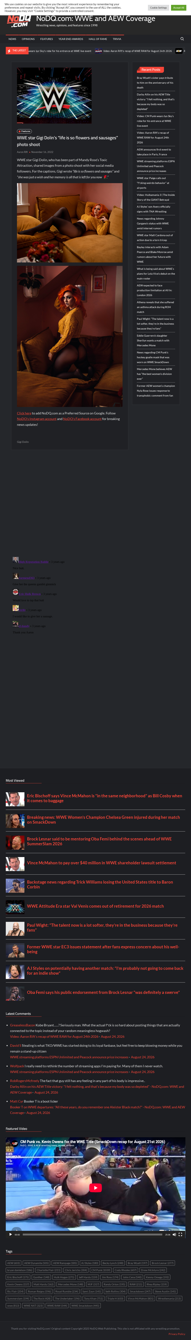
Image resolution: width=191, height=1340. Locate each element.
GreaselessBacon (22, 1025)
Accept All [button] (178, 7)
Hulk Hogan (64, 1277)
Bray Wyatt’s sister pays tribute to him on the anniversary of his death (155, 82)
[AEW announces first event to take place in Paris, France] (141, 51)
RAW (136, 1284)
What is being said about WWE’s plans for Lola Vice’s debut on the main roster (156, 273)
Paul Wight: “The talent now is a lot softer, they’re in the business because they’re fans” (155, 323)
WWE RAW (57, 1305)
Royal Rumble (66, 1291)
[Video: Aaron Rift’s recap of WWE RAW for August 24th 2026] (61, 51)
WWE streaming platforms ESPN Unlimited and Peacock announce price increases (156, 166)
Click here (24, 413)
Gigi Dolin (23, 441)
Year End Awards (71, 39)
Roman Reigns (39, 1291)
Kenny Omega (157, 1277)
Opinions (28, 39)
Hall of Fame (98, 39)
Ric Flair (15, 1291)
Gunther (41, 1277)
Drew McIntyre (153, 1270)
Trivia (117, 39)
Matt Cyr (16, 1101)
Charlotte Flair (48, 1270)
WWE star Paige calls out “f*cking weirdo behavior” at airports (153, 182)
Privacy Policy (177, 1334)
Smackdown (140, 1291)
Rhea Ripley (157, 1284)
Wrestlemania (169, 1298)
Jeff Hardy (88, 1277)
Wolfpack (17, 1066)
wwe (13, 1305)
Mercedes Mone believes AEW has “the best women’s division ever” (154, 373)
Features (46, 39)
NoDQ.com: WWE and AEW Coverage (95, 18)
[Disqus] (70, 602)
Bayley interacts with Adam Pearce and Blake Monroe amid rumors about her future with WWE (155, 254)
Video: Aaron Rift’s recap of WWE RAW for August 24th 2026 (100, 51)
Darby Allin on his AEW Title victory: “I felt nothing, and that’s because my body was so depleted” (155, 102)
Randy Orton (114, 1284)
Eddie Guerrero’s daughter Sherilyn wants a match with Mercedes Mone (153, 340)
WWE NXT (33, 1305)
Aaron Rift (22, 151)
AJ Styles (89, 1263)
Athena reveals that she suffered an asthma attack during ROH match (155, 307)
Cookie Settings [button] (158, 7)
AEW (13, 1263)
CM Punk (100, 1270)
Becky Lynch (113, 1263)
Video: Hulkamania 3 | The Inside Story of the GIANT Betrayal (156, 197)
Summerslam (18, 1298)
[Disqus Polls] (70, 503)
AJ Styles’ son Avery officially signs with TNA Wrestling (153, 209)
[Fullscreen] (180, 1234)
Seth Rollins (115, 1291)
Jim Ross (110, 1277)
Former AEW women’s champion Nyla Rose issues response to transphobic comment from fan (156, 390)
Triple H (115, 1298)
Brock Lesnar (162, 1263)
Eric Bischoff (18, 1277)
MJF (93, 1284)
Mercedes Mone (70, 1284)
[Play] (10, 1234)
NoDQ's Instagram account (37, 419)
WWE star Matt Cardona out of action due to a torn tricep (155, 238)
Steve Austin (165, 1291)
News (12, 39)
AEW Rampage (65, 1263)
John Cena (132, 1277)
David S (15, 1045)
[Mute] (174, 1234)
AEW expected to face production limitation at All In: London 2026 (154, 290)
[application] (95, 1187)
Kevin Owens (18, 1284)
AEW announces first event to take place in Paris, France (154, 152)
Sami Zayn (91, 1291)
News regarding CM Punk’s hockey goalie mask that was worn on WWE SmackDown (153, 357)
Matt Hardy (44, 1284)
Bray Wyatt (137, 1263)
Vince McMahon (141, 1298)
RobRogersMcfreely (24, 1081)
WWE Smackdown (85, 1305)
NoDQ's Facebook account (82, 419)
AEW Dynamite (36, 1263)
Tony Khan (93, 1298)
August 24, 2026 (112, 1036)
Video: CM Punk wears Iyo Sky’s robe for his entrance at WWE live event (155, 120)
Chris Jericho (76, 1270)
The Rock (42, 1298)
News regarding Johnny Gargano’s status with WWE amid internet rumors (153, 223)
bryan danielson (19, 1270)
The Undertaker (67, 1298)
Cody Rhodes (126, 1270)
